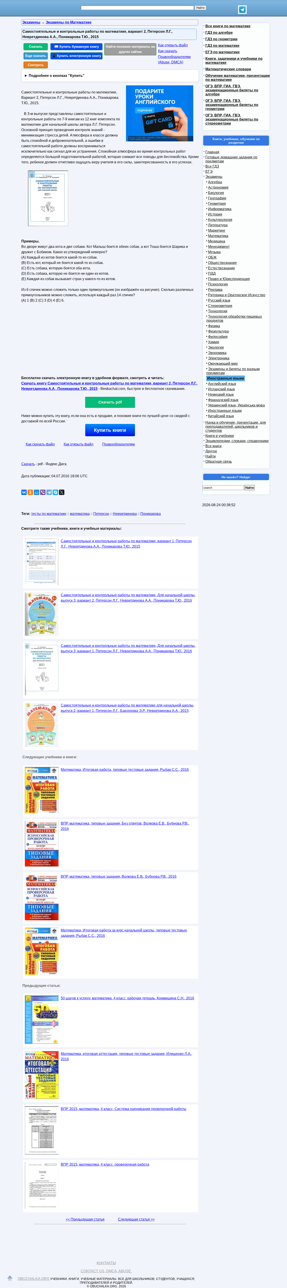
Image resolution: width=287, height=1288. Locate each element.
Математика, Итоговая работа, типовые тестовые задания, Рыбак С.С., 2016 (125, 770)
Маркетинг (216, 230)
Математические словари (228, 69)
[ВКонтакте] (24, 492)
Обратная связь (218, 461)
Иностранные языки (225, 411)
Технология (217, 311)
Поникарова (150, 514)
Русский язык (219, 300)
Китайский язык (221, 416)
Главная (212, 152)
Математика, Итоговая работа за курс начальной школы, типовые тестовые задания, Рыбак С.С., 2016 (124, 933)
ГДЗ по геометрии (221, 39)
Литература (218, 225)
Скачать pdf (110, 402)
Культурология (220, 220)
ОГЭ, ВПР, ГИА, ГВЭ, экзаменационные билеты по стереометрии (231, 119)
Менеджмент (219, 247)
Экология (216, 347)
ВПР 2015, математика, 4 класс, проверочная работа (105, 1164)
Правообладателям (118, 444)
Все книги (213, 446)
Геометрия (217, 203)
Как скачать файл (40, 444)
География (217, 198)
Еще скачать (35, 56)
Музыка (214, 252)
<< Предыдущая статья (85, 1219)
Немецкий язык (221, 394)
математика (80, 514)
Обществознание (222, 263)
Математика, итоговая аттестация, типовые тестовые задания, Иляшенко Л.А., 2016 (126, 1056)
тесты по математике (48, 514)
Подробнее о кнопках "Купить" (57, 76)
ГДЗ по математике (222, 46)
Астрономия (218, 187)
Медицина (216, 241)
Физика (214, 326)
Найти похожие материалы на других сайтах (130, 49)
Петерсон (101, 514)
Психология (218, 284)
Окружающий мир (223, 363)
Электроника (218, 358)
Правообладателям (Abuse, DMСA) (174, 59)
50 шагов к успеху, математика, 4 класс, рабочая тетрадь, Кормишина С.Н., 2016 (127, 998)
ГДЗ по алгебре (219, 33)
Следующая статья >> (136, 1219)
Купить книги (110, 430)
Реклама (215, 290)
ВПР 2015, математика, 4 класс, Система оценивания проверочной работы (123, 1109)
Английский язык (222, 384)
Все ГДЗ (212, 166)
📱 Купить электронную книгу (76, 56)
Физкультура (218, 331)
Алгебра (215, 182)
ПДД (212, 273)
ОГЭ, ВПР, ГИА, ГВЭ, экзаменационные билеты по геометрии (231, 105)
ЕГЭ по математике (222, 52)
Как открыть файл (173, 45)
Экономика (217, 353)
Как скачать (167, 51)
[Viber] (43, 492)
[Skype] (55, 492)
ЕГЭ (209, 171)
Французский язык (223, 400)
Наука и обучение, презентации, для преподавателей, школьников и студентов (235, 426)
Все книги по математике (227, 26)
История (215, 214)
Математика (218, 236)
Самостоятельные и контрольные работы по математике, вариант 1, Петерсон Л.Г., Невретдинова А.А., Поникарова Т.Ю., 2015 (126, 543)
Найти (210, 456)
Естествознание (221, 268)
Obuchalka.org (33, 1279)
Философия (218, 337)
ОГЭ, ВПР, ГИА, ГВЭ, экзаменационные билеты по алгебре (231, 90)
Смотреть (36, 65)
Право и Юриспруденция (229, 279)
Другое (211, 451)
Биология (216, 193)
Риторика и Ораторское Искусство (236, 295)
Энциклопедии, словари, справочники (237, 441)
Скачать (35, 46)
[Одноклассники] (30, 492)
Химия (213, 342)
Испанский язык (221, 389)
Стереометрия (220, 306)
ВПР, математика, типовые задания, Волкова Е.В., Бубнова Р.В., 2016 (118, 876)
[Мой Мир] (36, 492)
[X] (61, 492)
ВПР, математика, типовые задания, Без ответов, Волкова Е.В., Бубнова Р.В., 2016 (125, 826)
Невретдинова (125, 514)
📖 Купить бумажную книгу (76, 46)
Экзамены (213, 177)
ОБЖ (212, 257)
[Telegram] (49, 492)
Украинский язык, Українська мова (236, 405)
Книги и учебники (219, 436)
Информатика (219, 209)
